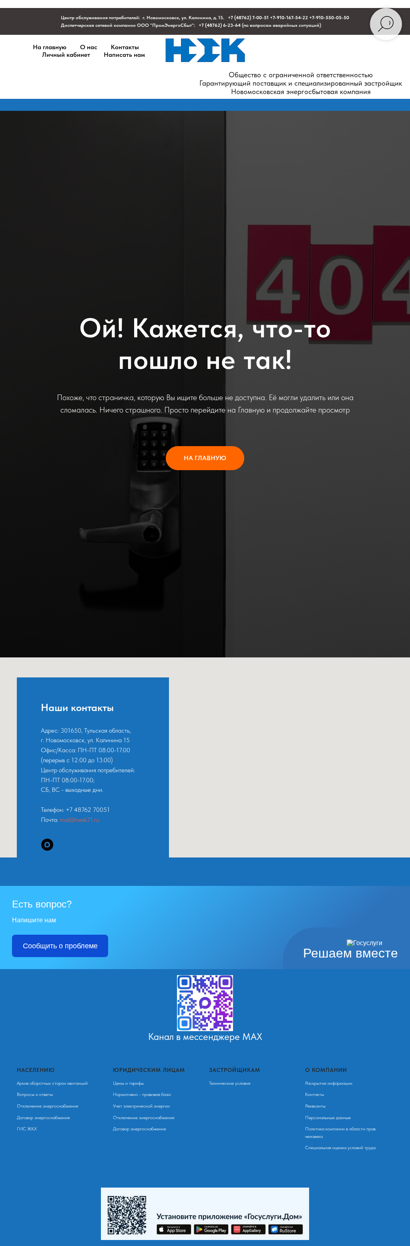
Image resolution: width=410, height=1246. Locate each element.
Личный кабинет (66, 54)
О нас (88, 47)
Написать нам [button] (124, 54)
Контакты (125, 47)
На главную (49, 47)
